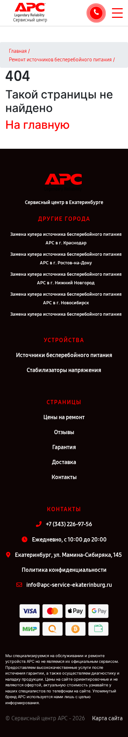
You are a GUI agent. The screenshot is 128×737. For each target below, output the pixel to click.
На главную (37, 125)
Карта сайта (107, 718)
